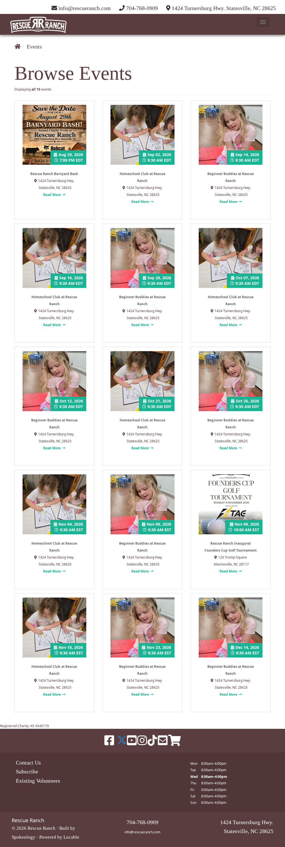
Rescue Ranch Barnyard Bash (54, 173)
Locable (71, 837)
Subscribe (27, 771)
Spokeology (23, 837)
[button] (263, 22)
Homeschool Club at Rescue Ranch (142, 177)
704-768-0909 (142, 8)
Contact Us (28, 762)
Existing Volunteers (38, 781)
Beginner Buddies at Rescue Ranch (230, 177)
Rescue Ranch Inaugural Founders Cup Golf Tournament (231, 547)
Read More (52, 194)
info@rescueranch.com (142, 832)
